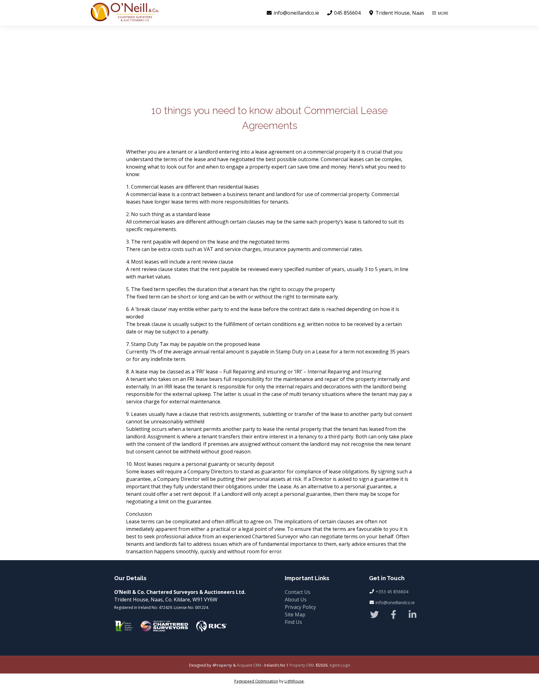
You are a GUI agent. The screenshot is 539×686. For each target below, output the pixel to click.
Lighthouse (294, 681)
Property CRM (301, 665)
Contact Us (297, 592)
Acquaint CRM (249, 665)
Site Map (295, 614)
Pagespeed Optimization (256, 681)
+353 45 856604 (392, 592)
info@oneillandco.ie (395, 602)
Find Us (293, 622)
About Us (296, 599)
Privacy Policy (300, 607)
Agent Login (339, 665)
